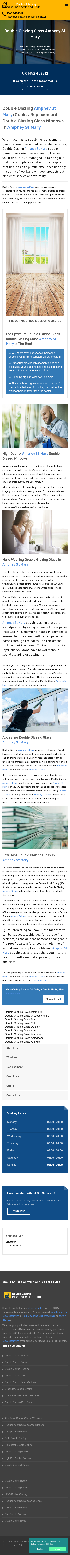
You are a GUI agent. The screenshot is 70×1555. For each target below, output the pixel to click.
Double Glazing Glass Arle (20, 1030)
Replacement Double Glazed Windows (24, 1424)
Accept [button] (57, 1549)
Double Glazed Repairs (17, 1368)
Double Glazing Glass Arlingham (24, 1038)
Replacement (14, 1067)
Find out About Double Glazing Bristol (35, 320)
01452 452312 (14, 13)
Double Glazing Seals (16, 1480)
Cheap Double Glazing (16, 1431)
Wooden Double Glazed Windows (22, 1395)
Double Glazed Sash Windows (20, 1382)
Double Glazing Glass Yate (20, 1023)
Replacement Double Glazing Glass (23, 1500)
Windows (12, 1057)
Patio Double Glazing (16, 1438)
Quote (10, 1086)
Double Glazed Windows (17, 1355)
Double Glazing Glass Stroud (22, 1019)
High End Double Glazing (18, 1458)
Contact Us (52, 999)
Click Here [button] (49, 1544)
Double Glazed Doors (16, 1362)
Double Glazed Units (15, 1375)
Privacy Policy (18, 1545)
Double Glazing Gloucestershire (23, 1012)
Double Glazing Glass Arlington (23, 1041)
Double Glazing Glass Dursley (22, 1026)
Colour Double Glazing (16, 1507)
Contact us (13, 1095)
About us (12, 1048)
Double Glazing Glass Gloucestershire (27, 1015)
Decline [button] (40, 1549)
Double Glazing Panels (16, 1451)
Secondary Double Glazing (18, 1388)
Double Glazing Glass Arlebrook (23, 1034)
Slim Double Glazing (15, 1514)
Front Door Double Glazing (19, 1444)
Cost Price (12, 1076)
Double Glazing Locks (16, 1487)
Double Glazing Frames (17, 1464)
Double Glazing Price (16, 1520)
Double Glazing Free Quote (19, 1402)
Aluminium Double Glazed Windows (23, 1418)
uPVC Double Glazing (16, 1494)
